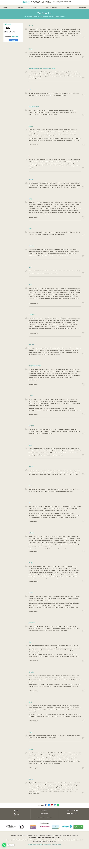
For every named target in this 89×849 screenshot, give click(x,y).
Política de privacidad (37, 844)
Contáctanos (82, 7)
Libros (34, 7)
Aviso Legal (30, 844)
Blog (68, 7)
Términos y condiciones (56, 844)
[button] (34, 145)
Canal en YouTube (51, 7)
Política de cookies (47, 844)
